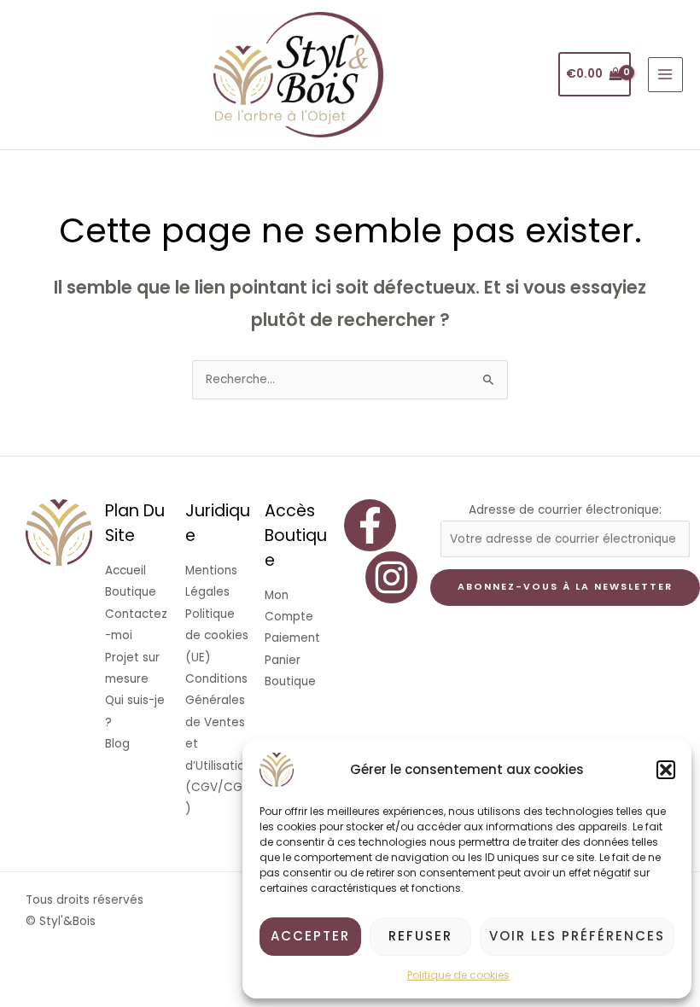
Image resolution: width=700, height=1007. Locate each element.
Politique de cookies (458, 975)
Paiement (292, 638)
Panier (282, 660)
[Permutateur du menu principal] (665, 74)
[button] (665, 769)
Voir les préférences (577, 936)
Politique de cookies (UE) (216, 636)
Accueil (125, 570)
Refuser (420, 936)
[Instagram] (391, 577)
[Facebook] (370, 525)
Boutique (130, 592)
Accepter (310, 936)
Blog (117, 744)
